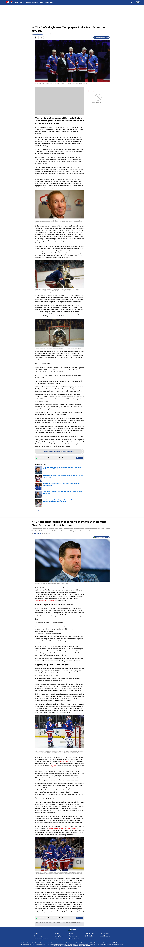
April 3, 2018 (60, 372)
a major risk (53, 766)
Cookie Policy (89, 936)
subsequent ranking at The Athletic (45, 600)
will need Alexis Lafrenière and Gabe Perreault (62, 828)
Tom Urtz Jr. (37, 533)
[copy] (44, 37)
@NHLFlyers (47, 370)
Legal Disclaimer (105, 936)
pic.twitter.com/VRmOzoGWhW (44, 631)
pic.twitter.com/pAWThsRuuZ (71, 678)
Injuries (47, 2)
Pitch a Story (38, 936)
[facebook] (131, 2)
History (41, 510)
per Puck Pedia (64, 761)
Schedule (28, 2)
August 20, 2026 (56, 633)
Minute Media (26, 942)
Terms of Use (73, 936)
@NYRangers (55, 370)
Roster (41, 2)
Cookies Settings (74, 939)
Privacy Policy (59, 936)
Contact (71, 933)
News (16, 2)
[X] (134, 2)
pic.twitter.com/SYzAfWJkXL (68, 370)
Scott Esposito (38, 34)
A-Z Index (57, 939)
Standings (35, 2)
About (36, 933)
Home (36, 510)
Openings (57, 933)
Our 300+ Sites (89, 933)
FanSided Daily (104, 933)
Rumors (22, 2)
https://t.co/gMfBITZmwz (54, 678)
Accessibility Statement (41, 939)
